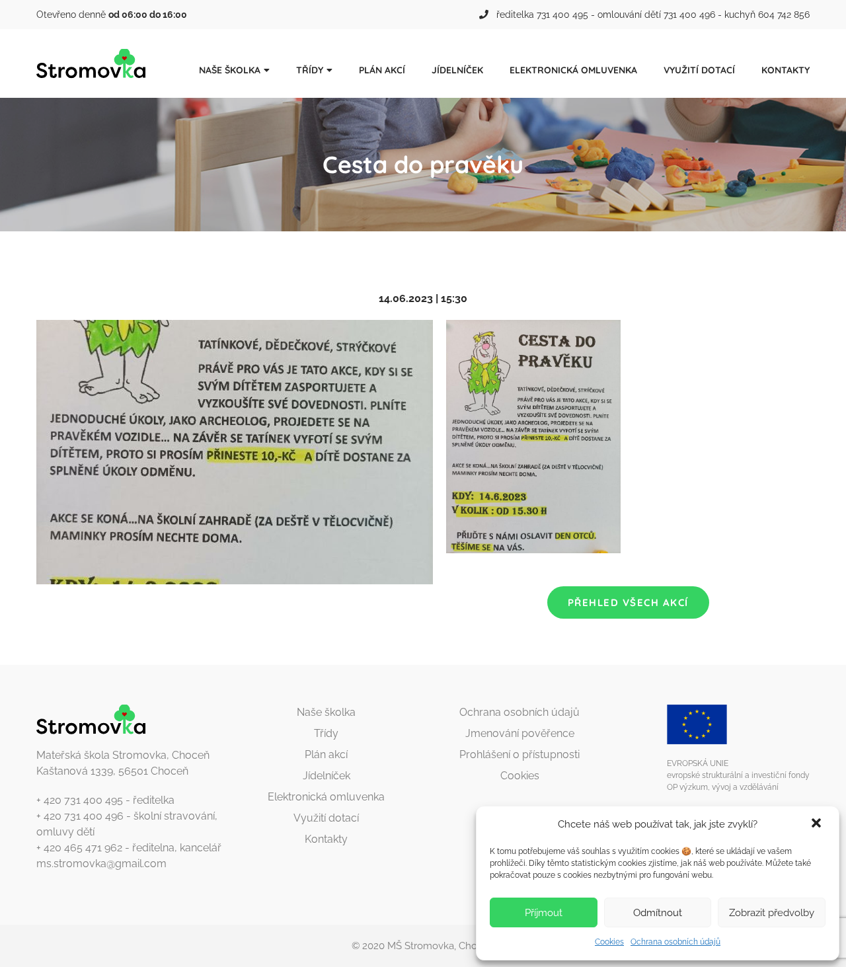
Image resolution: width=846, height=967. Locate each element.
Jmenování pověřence (519, 733)
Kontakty (785, 70)
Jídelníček (457, 70)
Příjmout (543, 913)
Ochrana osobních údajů (675, 942)
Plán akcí (382, 70)
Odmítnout (657, 913)
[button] (818, 824)
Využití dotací (699, 70)
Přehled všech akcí (628, 602)
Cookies (609, 942)
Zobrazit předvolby (771, 913)
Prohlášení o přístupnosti (519, 754)
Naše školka (229, 70)
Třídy (309, 70)
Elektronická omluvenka (573, 70)
